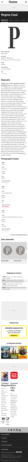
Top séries (4, 438)
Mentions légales (4, 460)
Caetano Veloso (17, 260)
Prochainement (5, 434)
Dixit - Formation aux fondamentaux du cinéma (10, 457)
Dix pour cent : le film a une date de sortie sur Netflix (12, 277)
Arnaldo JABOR (4, 260)
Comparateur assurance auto (7, 454)
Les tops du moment (6, 445)
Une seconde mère (7, 193)
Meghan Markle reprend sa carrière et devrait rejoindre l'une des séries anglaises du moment (13, 281)
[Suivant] (26, 251)
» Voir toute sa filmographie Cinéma (18, 234)
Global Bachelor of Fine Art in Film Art (8, 456)
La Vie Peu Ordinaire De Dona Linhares (12, 217)
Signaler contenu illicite (13, 460)
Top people (4, 441)
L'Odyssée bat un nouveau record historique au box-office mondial (12, 284)
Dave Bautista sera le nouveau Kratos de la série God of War (14, 288)
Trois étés (4, 169)
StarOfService (19, 456)
